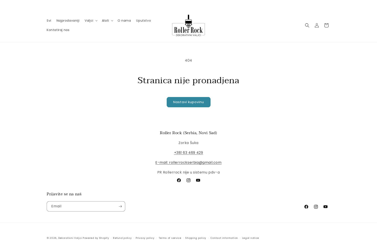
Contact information (224, 238)
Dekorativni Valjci (70, 238)
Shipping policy (195, 238)
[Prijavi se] (120, 206)
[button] (90, 20)
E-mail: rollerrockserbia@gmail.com (188, 162)
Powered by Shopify (96, 238)
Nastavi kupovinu (188, 102)
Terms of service (170, 238)
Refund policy (122, 238)
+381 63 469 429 (188, 152)
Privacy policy (145, 238)
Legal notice (250, 238)
